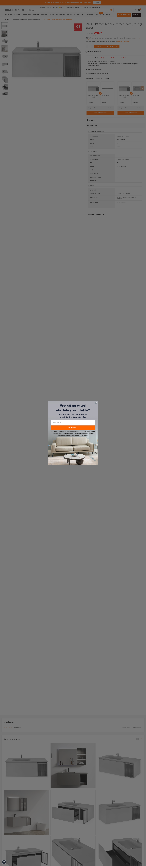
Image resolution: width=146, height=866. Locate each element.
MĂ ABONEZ (73, 428)
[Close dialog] (96, 403)
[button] (4, 862)
